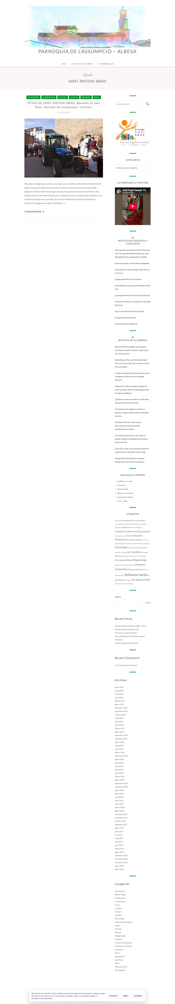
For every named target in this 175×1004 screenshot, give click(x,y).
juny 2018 (119, 797)
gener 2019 (119, 780)
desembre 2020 (121, 735)
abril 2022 (119, 694)
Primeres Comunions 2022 (126, 633)
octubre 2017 (120, 821)
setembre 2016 (121, 862)
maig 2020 (119, 745)
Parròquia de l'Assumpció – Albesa (87, 51)
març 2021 (119, 725)
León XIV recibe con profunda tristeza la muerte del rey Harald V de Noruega (132, 450)
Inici (64, 64)
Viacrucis (130, 583)
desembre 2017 (121, 814)
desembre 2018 (121, 783)
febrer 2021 (120, 728)
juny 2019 (119, 766)
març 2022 (119, 697)
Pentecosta (118, 565)
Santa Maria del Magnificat (126, 324)
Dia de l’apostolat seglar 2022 (127, 629)
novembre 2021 (121, 711)
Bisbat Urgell (122, 489)
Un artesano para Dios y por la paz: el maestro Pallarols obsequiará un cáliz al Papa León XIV (131, 438)
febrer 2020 (120, 752)
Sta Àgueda (137, 579)
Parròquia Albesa (123, 560)
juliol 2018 (119, 793)
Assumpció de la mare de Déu (133, 520)
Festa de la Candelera (130, 543)
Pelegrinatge (140, 560)
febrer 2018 (120, 807)
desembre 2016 (121, 855)
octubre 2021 (120, 715)
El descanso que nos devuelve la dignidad (132, 263)
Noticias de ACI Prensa (132, 340)
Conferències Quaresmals (137, 531)
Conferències (120, 901)
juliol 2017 (119, 831)
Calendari (118, 527)
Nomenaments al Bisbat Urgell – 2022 (130, 626)
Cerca (118, 597)
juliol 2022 (119, 687)
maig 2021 (119, 718)
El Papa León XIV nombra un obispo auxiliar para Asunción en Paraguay (129, 460)
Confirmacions (119, 536)
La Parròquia (105, 64)
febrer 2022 (120, 701)
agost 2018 (119, 790)
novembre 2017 (121, 818)
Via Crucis (125, 583)
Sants (96, 97)
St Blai (147, 579)
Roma (117, 953)
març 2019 (119, 773)
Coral (125, 536)
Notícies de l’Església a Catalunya (133, 242)
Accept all (113, 996)
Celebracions (49, 97)
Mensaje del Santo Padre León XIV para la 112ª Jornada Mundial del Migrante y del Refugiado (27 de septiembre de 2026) (132, 253)
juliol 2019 (119, 763)
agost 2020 (119, 742)
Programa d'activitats (123, 946)
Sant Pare (121, 575)
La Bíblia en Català (124, 481)
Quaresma (140, 569)
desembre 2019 (121, 756)
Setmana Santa (136, 574)
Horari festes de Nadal (134, 548)
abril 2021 (119, 721)
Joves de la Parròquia (121, 552)
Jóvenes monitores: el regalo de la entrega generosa (132, 303)
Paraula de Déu (141, 556)
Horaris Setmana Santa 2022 (126, 643)
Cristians (118, 908)
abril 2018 (119, 800)
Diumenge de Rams (134, 540)
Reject (125, 996)
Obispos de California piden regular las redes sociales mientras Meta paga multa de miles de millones (132, 389)
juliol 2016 (119, 869)
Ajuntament (33, 97)
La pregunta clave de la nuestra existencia (132, 295)
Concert (119, 531)
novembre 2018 (121, 787)
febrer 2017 (120, 848)
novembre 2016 (121, 859)
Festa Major (121, 547)
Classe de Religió (136, 527)
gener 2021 (119, 732)
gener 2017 (119, 852)
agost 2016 (119, 866)
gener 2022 (119, 704)
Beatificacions (131, 524)
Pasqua (118, 932)
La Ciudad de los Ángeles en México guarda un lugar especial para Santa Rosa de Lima (132, 412)
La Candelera (135, 552)
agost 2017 (119, 828)
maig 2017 (119, 838)
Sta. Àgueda (128, 580)
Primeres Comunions (123, 943)
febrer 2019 (120, 776)
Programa (131, 569)
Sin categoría (120, 970)
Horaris (144, 547)
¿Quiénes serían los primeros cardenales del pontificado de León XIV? (132, 401)
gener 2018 (119, 811)
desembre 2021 (121, 708)
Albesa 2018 (118, 520)
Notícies (74, 97)
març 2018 (119, 804)
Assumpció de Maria (120, 524)
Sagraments (120, 956)
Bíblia (144, 524)
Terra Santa (118, 583)
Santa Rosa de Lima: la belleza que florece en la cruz (132, 271)
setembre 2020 (121, 738)
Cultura (62, 97)
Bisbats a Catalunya (125, 493)
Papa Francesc (132, 556)
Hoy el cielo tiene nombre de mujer (129, 311)
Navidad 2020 (124, 556)
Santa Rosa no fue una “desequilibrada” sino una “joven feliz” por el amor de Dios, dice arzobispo (132, 363)
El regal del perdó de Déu (125, 317)
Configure (138, 996)
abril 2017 (119, 842)
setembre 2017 (121, 824)
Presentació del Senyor (128, 565)
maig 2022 (119, 690)
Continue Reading (32, 211)
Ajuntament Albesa (125, 497)
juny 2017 (119, 835)
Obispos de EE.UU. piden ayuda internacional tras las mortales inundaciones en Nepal (128, 425)
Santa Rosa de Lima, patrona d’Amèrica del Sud (132, 287)
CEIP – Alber (122, 501)
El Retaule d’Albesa (82, 64)
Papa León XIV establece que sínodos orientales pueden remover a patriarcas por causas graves (131, 350)
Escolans (118, 915)
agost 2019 (119, 759)
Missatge (145, 552)
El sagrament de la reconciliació (128, 279)
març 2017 (119, 845)
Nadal (117, 556)
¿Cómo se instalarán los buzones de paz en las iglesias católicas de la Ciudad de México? (132, 376)
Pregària (86, 97)
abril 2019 (119, 769)
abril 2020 (119, 749)
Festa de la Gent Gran (143, 543)
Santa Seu (121, 485)
